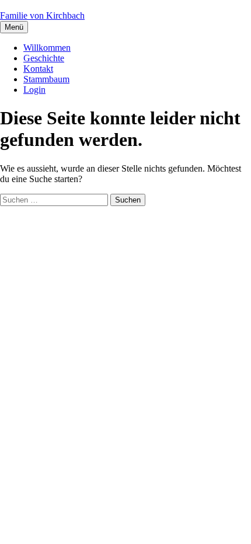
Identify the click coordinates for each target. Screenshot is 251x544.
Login (34, 90)
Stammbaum (46, 79)
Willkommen (47, 48)
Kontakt (38, 69)
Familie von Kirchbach (42, 15)
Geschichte (43, 58)
